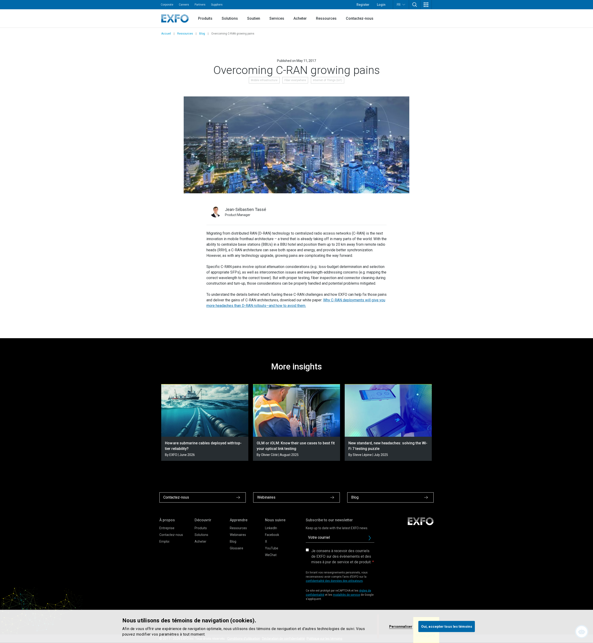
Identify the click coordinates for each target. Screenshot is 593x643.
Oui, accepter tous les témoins (446, 626)
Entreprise (166, 528)
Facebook (272, 535)
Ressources (326, 18)
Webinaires (238, 535)
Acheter (300, 18)
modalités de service (346, 594)
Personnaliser (400, 626)
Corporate (167, 4)
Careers (184, 4)
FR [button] (399, 4)
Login (381, 4)
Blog (202, 33)
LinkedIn (271, 528)
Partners (200, 4)
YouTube (271, 548)
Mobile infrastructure (264, 80)
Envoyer (369, 538)
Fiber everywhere (295, 80)
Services (276, 18)
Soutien (253, 18)
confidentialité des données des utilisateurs (334, 581)
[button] (414, 4)
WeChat (271, 555)
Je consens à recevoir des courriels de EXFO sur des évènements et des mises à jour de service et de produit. (341, 556)
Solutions (230, 18)
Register (362, 4)
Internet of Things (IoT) (327, 80)
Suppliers (217, 4)
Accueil (166, 33)
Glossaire (236, 548)
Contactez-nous (359, 18)
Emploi (164, 541)
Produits (205, 18)
